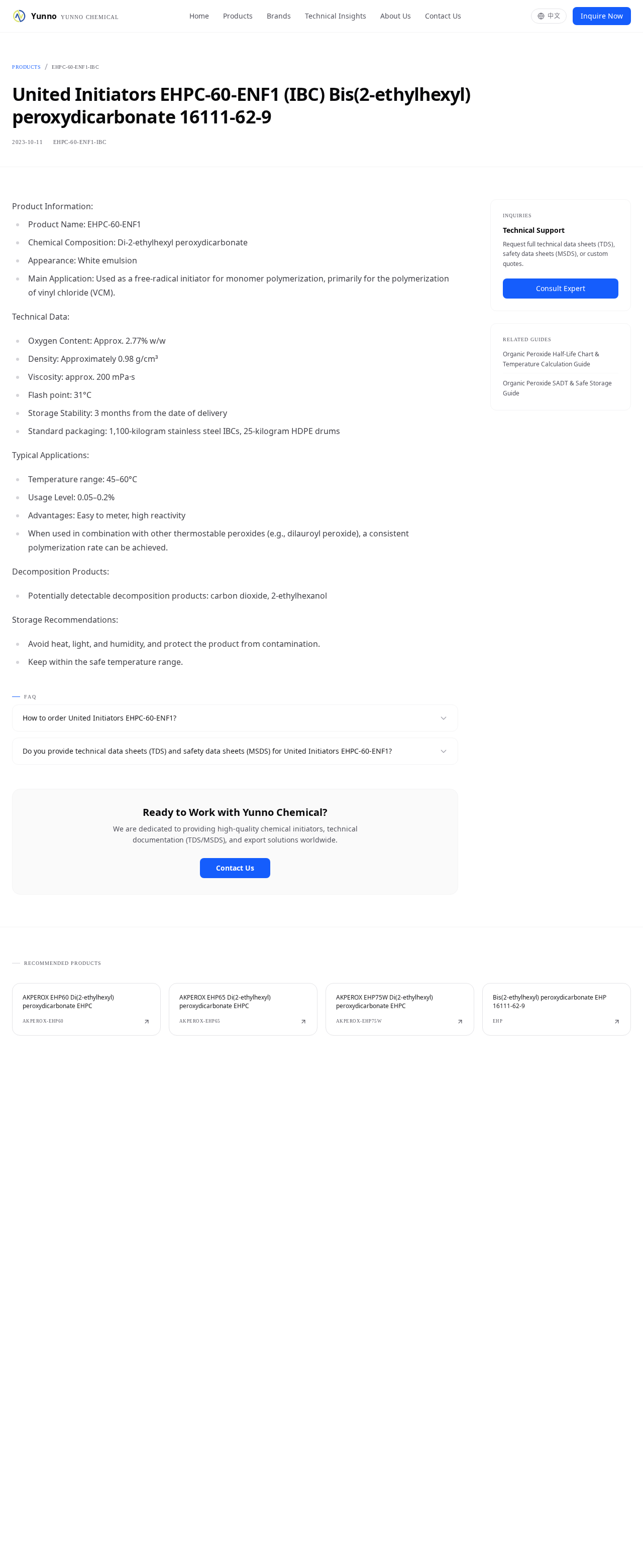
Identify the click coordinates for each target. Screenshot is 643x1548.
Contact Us (443, 16)
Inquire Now (602, 16)
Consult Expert (560, 288)
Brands (279, 16)
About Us (395, 16)
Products (238, 16)
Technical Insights (335, 16)
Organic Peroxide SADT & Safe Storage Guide (557, 388)
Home (199, 16)
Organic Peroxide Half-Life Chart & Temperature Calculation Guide (551, 359)
